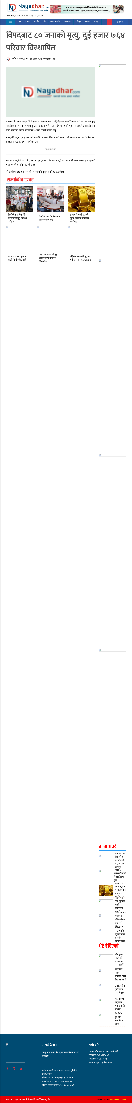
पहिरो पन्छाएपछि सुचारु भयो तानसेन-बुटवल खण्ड (80, 258)
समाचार (27, 21)
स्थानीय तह (68, 21)
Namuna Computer (118, 1099)
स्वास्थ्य (87, 21)
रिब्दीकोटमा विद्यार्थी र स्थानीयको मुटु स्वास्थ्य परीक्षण (17, 218)
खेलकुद (97, 21)
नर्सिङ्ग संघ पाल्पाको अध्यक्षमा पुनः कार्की (119, 960)
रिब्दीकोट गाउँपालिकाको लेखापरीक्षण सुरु (49, 218)
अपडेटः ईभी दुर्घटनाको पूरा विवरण (120, 989)
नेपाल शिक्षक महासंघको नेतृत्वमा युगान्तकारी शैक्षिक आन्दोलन (120, 1004)
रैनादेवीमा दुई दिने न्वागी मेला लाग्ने (119, 1019)
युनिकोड (120, 22)
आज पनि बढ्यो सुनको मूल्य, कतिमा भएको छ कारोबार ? (79, 218)
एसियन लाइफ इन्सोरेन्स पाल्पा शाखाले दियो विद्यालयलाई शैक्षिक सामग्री (120, 975)
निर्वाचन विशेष (55, 21)
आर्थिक (36, 21)
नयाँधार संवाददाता (20, 59)
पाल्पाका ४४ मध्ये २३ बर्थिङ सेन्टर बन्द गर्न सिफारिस (48, 258)
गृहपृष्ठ (18, 21)
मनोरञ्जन (78, 21)
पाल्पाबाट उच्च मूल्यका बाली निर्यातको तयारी (17, 258)
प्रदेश (44, 21)
